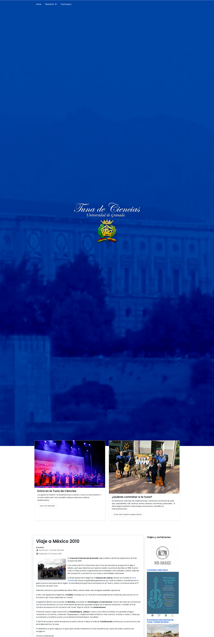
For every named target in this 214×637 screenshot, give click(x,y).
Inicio (38, 4)
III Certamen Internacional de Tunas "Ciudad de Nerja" (160, 620)
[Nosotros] (55, 4)
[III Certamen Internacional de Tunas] (163, 594)
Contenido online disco (157, 570)
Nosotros (49, 4)
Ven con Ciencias (47, 506)
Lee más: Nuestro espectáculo (128, 514)
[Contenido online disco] (163, 555)
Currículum (66, 4)
